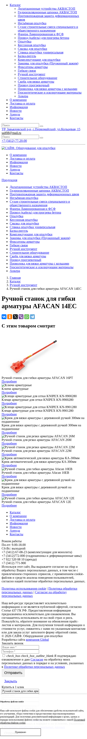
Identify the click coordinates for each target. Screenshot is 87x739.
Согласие (37, 659)
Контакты (16, 118)
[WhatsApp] (26, 316)
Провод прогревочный (33, 85)
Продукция (9, 180)
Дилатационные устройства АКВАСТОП (46, 8)
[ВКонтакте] (4, 316)
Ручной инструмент (31, 74)
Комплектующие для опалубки (39, 59)
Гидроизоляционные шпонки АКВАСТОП (47, 12)
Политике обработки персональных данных (34, 666)
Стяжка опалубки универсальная (40, 52)
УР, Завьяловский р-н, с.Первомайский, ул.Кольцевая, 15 (41, 129)
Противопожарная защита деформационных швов (44, 194)
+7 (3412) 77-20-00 (14, 140)
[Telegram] (32, 316)
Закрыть (10, 681)
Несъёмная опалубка (32, 23)
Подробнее (9, 381)
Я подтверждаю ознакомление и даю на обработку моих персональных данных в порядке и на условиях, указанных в (43, 661)
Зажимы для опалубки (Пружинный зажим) (48, 63)
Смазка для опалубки (32, 48)
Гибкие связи (27, 70)
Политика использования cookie (24, 588)
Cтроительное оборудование (37, 78)
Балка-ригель (27, 56)
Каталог (15, 5)
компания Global (37, 639)
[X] (15, 316)
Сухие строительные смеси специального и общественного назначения (48, 28)
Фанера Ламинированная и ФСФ (41, 34)
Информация (19, 107)
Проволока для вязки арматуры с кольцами (47, 89)
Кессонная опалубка (32, 45)
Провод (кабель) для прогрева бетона (43, 38)
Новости (16, 110)
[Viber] (21, 316)
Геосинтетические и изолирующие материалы (50, 92)
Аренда (15, 114)
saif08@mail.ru (11, 133)
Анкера (23, 96)
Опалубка (24, 41)
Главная (15, 277)
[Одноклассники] (9, 316)
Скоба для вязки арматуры (36, 81)
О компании (18, 100)
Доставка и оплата (22, 103)
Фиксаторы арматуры (33, 67)
